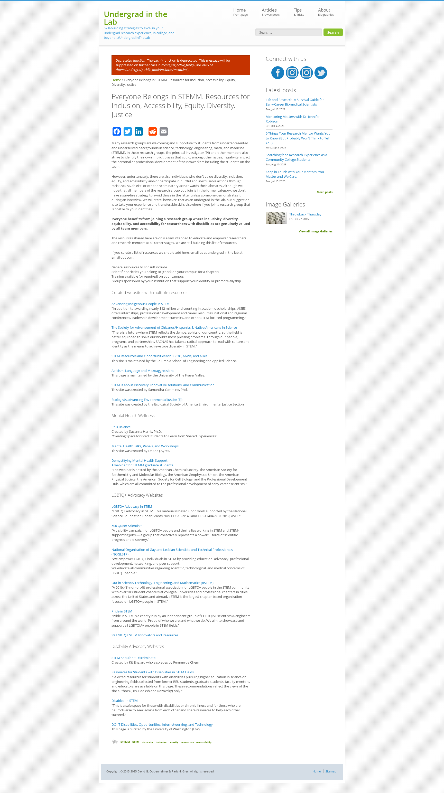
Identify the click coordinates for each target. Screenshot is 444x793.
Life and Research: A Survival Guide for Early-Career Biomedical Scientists (295, 102)
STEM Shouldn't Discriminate (133, 657)
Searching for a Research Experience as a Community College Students (296, 157)
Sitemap (331, 771)
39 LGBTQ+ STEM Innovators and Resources (145, 635)
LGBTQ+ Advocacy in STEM (132, 506)
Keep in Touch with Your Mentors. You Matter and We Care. (295, 174)
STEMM (125, 742)
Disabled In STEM (125, 700)
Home (240, 11)
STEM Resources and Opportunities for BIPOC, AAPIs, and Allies (159, 356)
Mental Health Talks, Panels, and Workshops (145, 446)
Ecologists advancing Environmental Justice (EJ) (147, 399)
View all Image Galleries (315, 231)
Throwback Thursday (305, 214)
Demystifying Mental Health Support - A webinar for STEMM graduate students (142, 462)
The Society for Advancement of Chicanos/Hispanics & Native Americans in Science (174, 327)
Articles (271, 11)
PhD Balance (121, 426)
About (326, 11)
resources (187, 742)
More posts (324, 192)
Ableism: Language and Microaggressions (143, 370)
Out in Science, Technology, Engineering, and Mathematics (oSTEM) (163, 582)
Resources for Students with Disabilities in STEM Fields (153, 672)
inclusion (162, 742)
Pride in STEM (122, 611)
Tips (299, 11)
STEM (135, 742)
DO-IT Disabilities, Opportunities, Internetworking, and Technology (162, 724)
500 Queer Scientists (127, 525)
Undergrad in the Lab (135, 18)
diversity (147, 742)
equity (174, 742)
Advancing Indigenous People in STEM (141, 303)
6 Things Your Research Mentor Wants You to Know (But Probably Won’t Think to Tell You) (298, 138)
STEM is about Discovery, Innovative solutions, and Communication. (163, 385)
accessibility (204, 742)
